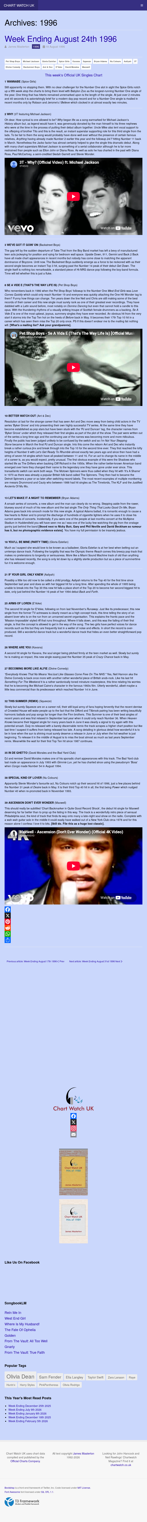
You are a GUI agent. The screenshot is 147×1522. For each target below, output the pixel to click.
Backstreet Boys (31, 67)
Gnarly (10, 1346)
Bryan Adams (100, 61)
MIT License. (84, 1487)
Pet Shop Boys (13, 61)
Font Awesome (12, 1491)
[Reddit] (73, 928)
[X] (73, 916)
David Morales (72, 67)
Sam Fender (50, 1377)
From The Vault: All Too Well (26, 1340)
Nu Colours (115, 61)
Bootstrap (10, 1487)
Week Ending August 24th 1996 (61, 38)
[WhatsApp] (73, 934)
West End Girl (15, 1318)
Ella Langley (74, 1377)
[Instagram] (73, 1128)
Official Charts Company (25, 1461)
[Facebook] (73, 909)
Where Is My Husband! (22, 1323)
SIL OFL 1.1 (47, 1491)
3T (135, 61)
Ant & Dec (48, 67)
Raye (132, 1377)
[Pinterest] (73, 922)
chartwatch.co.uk (121, 1465)
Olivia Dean (20, 1376)
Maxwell (86, 67)
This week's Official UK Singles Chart (73, 74)
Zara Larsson (116, 1377)
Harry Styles (27, 1385)
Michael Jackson (31, 61)
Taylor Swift (95, 1377)
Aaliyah (127, 61)
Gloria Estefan (49, 61)
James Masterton (83, 1453)
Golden (10, 1335)
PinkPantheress (48, 1385)
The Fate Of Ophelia (20, 1329)
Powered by (22, 1502)
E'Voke (59, 67)
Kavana (76, 61)
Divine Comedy (13, 67)
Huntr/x (11, 1385)
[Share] (73, 940)
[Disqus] (73, 1019)
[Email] (73, 1134)
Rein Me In (13, 1312)
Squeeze (87, 61)
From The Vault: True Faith (25, 1352)
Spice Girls (64, 61)
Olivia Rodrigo (71, 1385)
